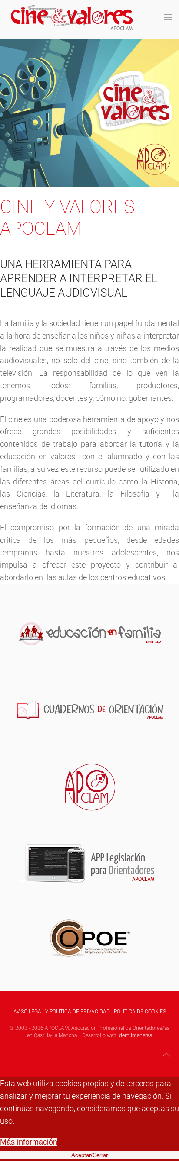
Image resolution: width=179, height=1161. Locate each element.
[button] (168, 17)
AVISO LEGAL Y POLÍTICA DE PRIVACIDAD (61, 1012)
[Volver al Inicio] (72, 17)
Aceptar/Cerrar (89, 1155)
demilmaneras (135, 1035)
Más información (28, 1142)
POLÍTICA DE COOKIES (140, 1012)
